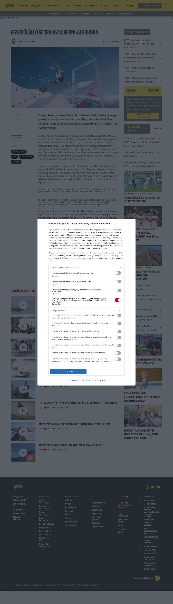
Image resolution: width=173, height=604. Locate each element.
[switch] (118, 273)
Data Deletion (72, 380)
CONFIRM (68, 371)
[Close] (130, 223)
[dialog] (86, 302)
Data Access (86, 380)
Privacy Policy (100, 380)
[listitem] (86, 267)
